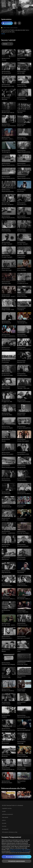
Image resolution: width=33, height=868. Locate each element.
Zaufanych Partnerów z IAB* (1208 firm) (20, 849)
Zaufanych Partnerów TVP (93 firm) (20, 851)
